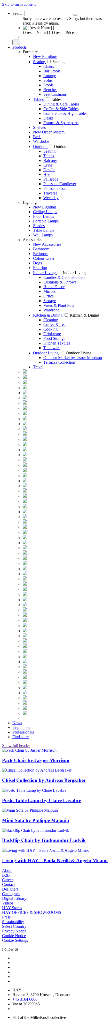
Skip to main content (19, 4)
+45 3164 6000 (24, 999)
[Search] (75, 15)
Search (17, 13)
